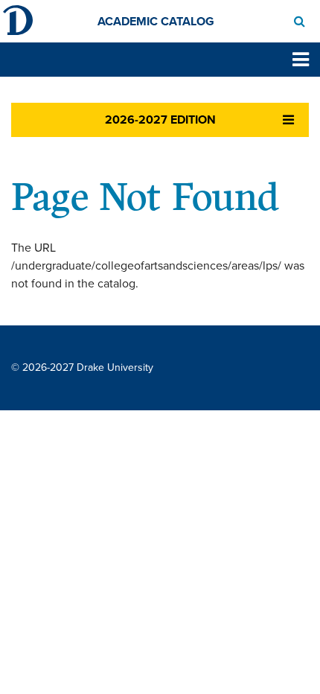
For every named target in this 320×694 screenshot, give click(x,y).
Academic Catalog (155, 22)
